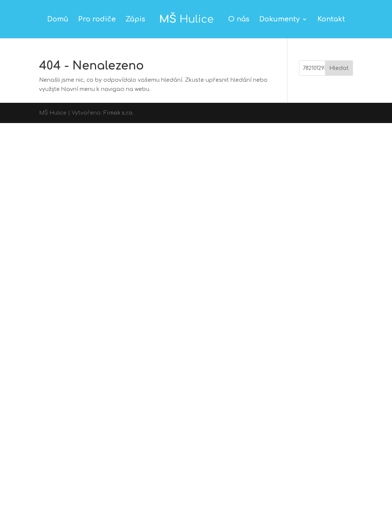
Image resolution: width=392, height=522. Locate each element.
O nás (238, 19)
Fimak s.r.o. (118, 113)
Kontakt (331, 19)
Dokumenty (279, 19)
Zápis (135, 19)
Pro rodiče (97, 19)
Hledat (339, 68)
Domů (57, 19)
